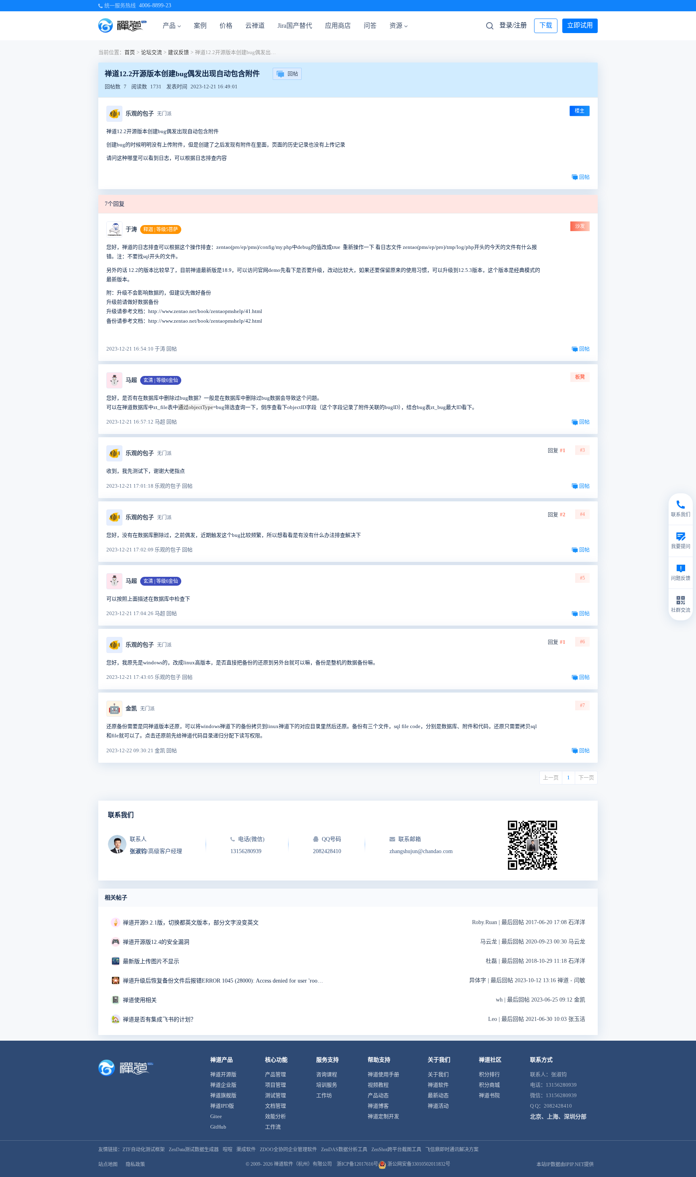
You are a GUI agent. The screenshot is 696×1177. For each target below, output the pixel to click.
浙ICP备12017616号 (357, 1164)
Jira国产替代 (295, 25)
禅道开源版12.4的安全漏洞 (156, 942)
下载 (545, 25)
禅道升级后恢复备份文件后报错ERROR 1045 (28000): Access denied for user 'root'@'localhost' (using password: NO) (223, 981)
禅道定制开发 (383, 1116)
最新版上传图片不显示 (151, 961)
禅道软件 (438, 1085)
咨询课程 (326, 1074)
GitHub (218, 1127)
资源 (395, 25)
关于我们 (438, 1074)
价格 (226, 25)
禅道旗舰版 (223, 1095)
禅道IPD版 (222, 1106)
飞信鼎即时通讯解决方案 (451, 1149)
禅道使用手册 (383, 1074)
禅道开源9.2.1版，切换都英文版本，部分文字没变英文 (191, 923)
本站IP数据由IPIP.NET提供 (565, 1164)
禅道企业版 (223, 1085)
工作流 (273, 1127)
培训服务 (326, 1085)
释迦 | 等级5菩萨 (160, 229)
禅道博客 (378, 1106)
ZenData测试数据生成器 (194, 1149)
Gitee (216, 1116)
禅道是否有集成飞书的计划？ (159, 1019)
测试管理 (275, 1095)
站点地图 (108, 1164)
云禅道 (255, 25)
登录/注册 (513, 25)
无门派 (164, 114)
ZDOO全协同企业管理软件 (288, 1149)
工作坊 (324, 1095)
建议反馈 (178, 52)
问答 (370, 25)
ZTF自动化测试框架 (143, 1149)
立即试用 (580, 25)
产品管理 (275, 1074)
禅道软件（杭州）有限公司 (303, 1164)
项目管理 (275, 1085)
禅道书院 (489, 1095)
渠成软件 (246, 1149)
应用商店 (338, 25)
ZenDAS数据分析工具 (344, 1149)
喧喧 (227, 1149)
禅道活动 (438, 1106)
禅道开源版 (223, 1074)
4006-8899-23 (155, 5)
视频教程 (378, 1085)
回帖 (293, 74)
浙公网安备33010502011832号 (418, 1164)
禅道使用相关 (140, 1000)
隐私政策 (135, 1164)
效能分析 (275, 1116)
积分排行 (489, 1074)
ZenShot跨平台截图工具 (396, 1149)
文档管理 (275, 1106)
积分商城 (489, 1085)
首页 (129, 52)
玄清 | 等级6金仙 (160, 380)
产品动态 (378, 1095)
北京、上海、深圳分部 (558, 1117)
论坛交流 (151, 52)
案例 (200, 25)
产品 (169, 25)
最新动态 (438, 1095)
